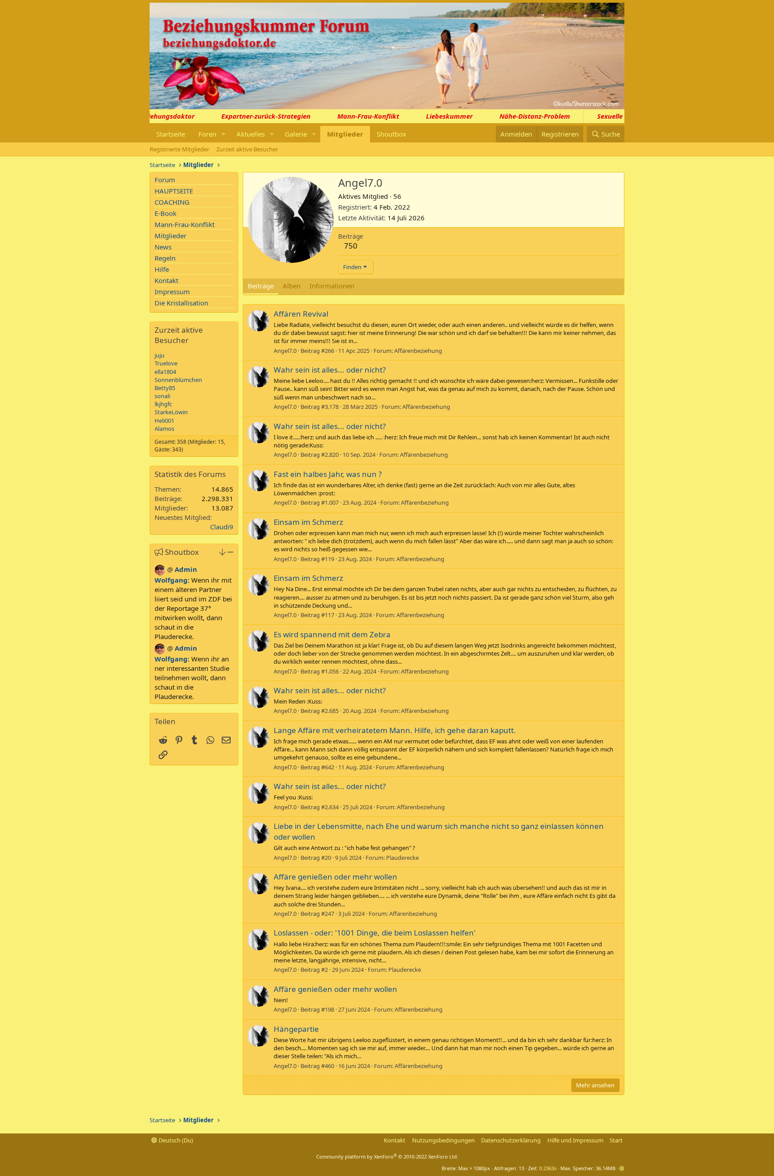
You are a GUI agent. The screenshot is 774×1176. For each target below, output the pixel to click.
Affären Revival (301, 314)
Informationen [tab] (332, 285)
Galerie (296, 133)
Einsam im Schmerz (308, 522)
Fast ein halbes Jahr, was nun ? (328, 474)
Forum (165, 179)
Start (616, 1140)
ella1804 (165, 372)
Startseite (170, 133)
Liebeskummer (437, 116)
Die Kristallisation (181, 302)
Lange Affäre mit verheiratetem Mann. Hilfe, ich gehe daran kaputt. (395, 730)
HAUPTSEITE (174, 190)
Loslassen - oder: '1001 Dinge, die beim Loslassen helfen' (375, 932)
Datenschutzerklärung (511, 1140)
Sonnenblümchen (178, 380)
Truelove (166, 363)
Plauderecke (402, 858)
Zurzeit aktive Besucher (247, 149)
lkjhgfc (163, 404)
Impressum (172, 291)
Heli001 (164, 420)
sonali (162, 396)
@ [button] (170, 569)
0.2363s (547, 1168)
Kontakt (166, 280)
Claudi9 (221, 526)
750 (350, 245)
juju (159, 355)
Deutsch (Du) (175, 1140)
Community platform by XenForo (387, 1156)
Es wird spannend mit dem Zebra (332, 634)
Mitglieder (345, 133)
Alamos (164, 429)
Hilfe (162, 269)
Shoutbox (391, 133)
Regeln (165, 257)
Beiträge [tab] (261, 285)
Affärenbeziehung (418, 351)
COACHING (172, 201)
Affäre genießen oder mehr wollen (335, 876)
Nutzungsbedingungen (443, 1140)
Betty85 (165, 388)
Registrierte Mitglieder (179, 149)
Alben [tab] (292, 285)
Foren (207, 133)
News (163, 246)
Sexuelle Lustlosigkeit (619, 116)
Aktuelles (250, 133)
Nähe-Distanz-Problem (523, 116)
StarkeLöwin (171, 412)
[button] (223, 134)
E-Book (165, 213)
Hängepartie (296, 1029)
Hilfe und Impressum (575, 1140)
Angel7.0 (285, 351)
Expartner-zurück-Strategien (254, 116)
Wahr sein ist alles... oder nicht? (330, 370)
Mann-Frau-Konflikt (356, 116)
